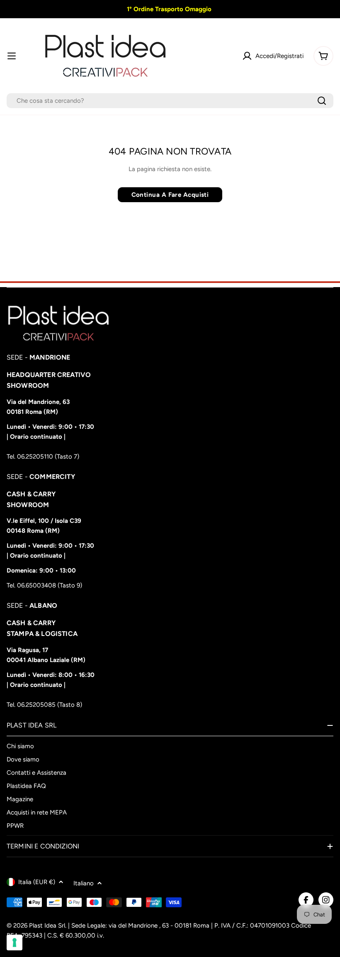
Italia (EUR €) (36, 882)
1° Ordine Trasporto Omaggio (168, 9)
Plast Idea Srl (47, 925)
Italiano (83, 883)
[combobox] (170, 100)
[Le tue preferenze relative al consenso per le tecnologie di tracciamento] (14, 942)
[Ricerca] (322, 101)
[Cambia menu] (12, 56)
